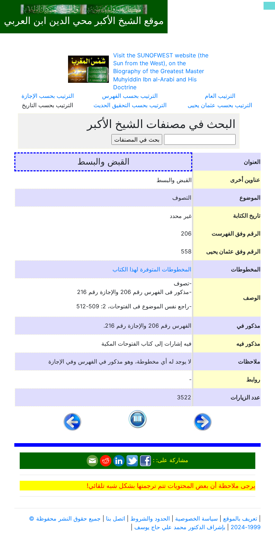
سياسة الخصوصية (196, 518)
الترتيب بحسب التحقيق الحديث (130, 105)
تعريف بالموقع (240, 518)
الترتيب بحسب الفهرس (130, 95)
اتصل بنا (115, 518)
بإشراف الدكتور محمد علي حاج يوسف (179, 527)
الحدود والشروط (150, 518)
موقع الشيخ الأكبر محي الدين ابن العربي (84, 20)
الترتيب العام (220, 95)
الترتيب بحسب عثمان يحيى (220, 105)
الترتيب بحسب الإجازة (47, 95)
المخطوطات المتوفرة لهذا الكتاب (151, 269)
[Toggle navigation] (269, 6)
